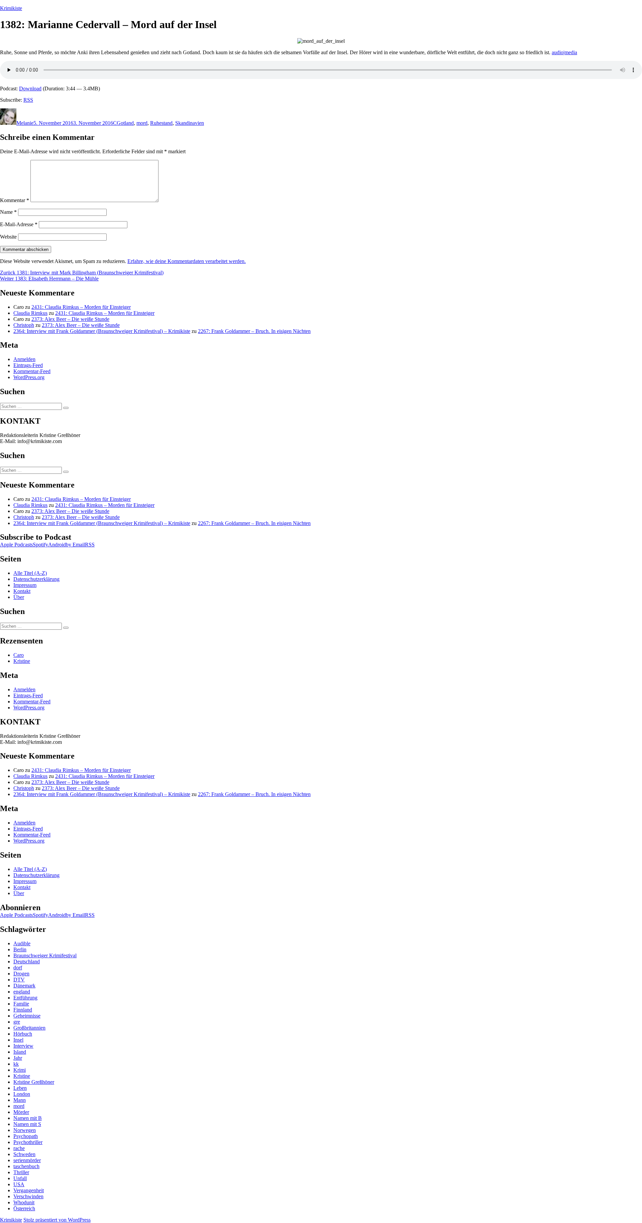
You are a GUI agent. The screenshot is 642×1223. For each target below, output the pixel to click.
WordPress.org (28, 377)
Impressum (24, 585)
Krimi (19, 1070)
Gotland (125, 123)
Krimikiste (11, 8)
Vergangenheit (28, 1190)
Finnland (22, 1010)
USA (18, 1184)
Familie (21, 1004)
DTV (19, 979)
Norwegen (24, 1130)
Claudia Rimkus (30, 313)
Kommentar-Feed (31, 371)
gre (16, 1022)
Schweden (24, 1154)
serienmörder (27, 1160)
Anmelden (24, 359)
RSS (28, 100)
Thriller (21, 1172)
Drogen (21, 973)
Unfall (20, 1178)
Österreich (24, 1208)
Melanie (24, 123)
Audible (21, 943)
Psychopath (25, 1136)
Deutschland (26, 961)
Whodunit (23, 1202)
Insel (18, 1040)
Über (18, 597)
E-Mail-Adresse (18, 224)
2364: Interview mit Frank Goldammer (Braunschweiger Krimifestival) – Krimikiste (101, 331)
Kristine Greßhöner (33, 1082)
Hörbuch (22, 1034)
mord (141, 123)
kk (16, 1064)
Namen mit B (27, 1118)
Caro (18, 655)
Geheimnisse (26, 1016)
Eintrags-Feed (28, 365)
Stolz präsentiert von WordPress (57, 1220)
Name (8, 212)
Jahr (17, 1058)
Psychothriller (27, 1142)
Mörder (21, 1112)
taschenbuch (26, 1166)
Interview (23, 1046)
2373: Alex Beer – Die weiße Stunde (70, 319)
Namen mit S (27, 1124)
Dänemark (24, 985)
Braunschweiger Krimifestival (45, 955)
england (21, 991)
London (21, 1094)
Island (19, 1052)
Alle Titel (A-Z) (30, 573)
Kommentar (14, 200)
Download (30, 88)
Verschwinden (28, 1196)
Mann (19, 1100)
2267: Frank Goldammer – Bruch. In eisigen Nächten (254, 331)
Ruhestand (161, 123)
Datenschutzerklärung (36, 579)
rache (19, 1148)
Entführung (25, 997)
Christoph (23, 325)
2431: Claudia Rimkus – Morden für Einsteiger (81, 307)
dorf (17, 967)
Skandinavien (189, 123)
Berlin (19, 949)
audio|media (564, 52)
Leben (20, 1088)
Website (8, 237)
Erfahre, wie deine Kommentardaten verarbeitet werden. (186, 261)
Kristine (21, 661)
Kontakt (21, 591)
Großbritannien (29, 1028)
